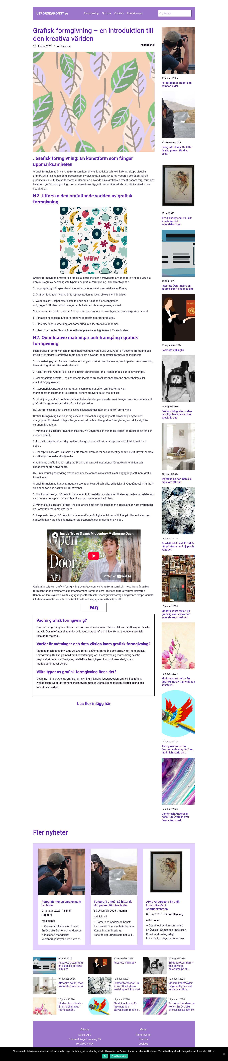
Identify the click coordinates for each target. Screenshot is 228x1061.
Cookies (119, 13)
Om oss (106, 13)
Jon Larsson (63, 46)
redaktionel (148, 44)
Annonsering (91, 13)
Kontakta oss (135, 13)
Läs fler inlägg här (94, 703)
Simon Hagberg (174, 914)
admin (123, 910)
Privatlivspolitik (118, 1056)
